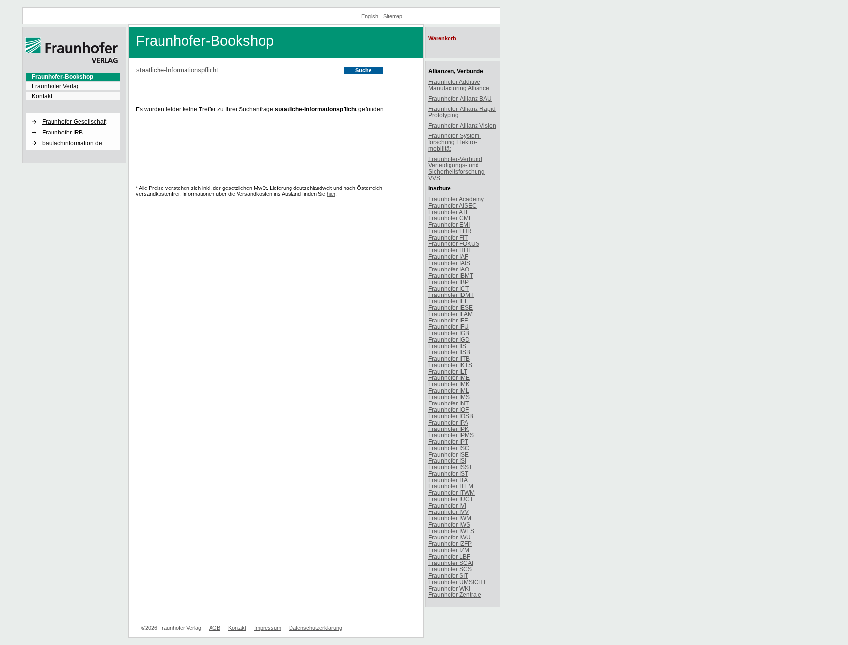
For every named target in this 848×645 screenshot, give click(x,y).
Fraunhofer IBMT (450, 275)
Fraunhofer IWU (449, 537)
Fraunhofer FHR (450, 231)
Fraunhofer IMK (449, 384)
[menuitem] (73, 77)
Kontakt (42, 96)
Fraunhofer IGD (449, 339)
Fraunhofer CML (450, 218)
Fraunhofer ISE (448, 454)
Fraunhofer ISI (447, 460)
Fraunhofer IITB (449, 358)
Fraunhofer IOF (448, 409)
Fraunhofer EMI (449, 224)
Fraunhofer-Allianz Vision (462, 125)
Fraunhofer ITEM (450, 486)
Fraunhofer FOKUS (453, 244)
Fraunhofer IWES (451, 531)
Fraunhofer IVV (448, 512)
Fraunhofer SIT (448, 575)
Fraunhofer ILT (447, 371)
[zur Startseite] (71, 61)
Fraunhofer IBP (448, 282)
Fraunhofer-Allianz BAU (460, 98)
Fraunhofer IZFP (450, 543)
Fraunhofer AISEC (452, 205)
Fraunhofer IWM (449, 518)
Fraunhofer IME (449, 378)
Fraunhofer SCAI (450, 563)
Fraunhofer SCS (450, 569)
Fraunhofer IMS (449, 397)
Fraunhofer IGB (448, 333)
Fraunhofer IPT (448, 441)
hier (331, 194)
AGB (214, 628)
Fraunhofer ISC (448, 448)
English (369, 16)
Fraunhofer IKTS (450, 365)
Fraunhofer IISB (449, 352)
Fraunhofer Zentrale (454, 594)
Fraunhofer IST (448, 473)
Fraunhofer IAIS (449, 263)
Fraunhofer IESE (450, 307)
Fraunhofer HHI (449, 250)
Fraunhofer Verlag (56, 86)
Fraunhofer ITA (448, 480)
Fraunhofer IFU (448, 326)
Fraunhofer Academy (456, 199)
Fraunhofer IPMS (451, 435)
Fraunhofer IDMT (451, 295)
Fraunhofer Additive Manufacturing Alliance (458, 85)
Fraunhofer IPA (448, 422)
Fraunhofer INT (448, 403)
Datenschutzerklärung (315, 628)
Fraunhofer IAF (448, 256)
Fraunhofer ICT (448, 288)
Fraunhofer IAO (448, 269)
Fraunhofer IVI (447, 505)
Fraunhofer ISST (450, 467)
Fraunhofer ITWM (451, 492)
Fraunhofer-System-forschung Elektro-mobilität (454, 142)
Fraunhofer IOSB (450, 416)
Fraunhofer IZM (448, 550)
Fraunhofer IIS (447, 346)
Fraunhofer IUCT (450, 499)
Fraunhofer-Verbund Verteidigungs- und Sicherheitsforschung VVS (456, 168)
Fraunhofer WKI (449, 588)
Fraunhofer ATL (448, 212)
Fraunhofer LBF (449, 556)
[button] (73, 113)
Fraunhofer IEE (448, 301)
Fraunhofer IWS (449, 524)
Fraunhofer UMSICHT (457, 582)
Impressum (267, 628)
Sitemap (392, 16)
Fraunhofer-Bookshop (62, 76)
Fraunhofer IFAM (450, 314)
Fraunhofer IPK (448, 429)
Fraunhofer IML (448, 390)
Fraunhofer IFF (448, 320)
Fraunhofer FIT (448, 237)
